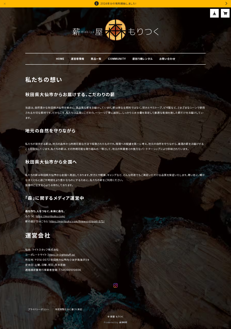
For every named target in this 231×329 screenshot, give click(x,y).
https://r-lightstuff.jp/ (61, 254)
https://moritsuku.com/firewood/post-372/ (77, 221)
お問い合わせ (167, 58)
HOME (60, 58)
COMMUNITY (117, 58)
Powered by (111, 322)
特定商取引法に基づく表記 (68, 309)
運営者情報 (77, 58)
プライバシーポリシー (38, 309)
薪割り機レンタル (142, 58)
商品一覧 (96, 58)
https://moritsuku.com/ (50, 216)
